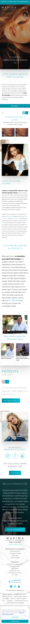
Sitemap (13, 598)
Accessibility (6, 598)
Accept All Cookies (15, 621)
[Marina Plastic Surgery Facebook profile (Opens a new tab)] (15, 456)
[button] (23, 112)
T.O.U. (3, 600)
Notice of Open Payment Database (15, 603)
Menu (26, 8)
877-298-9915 (13, 300)
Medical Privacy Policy (19, 594)
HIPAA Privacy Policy (7, 596)
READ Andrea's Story (10, 400)
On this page (14, 106)
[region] (15, 615)
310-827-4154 (15, 555)
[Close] (28, 607)
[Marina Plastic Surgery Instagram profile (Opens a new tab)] (7, 456)
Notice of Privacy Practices (20, 596)
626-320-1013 (15, 568)
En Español (10, 600)
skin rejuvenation (9, 216)
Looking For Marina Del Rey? (15, 544)
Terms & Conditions (21, 598)
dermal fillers (15, 218)
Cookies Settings (14, 617)
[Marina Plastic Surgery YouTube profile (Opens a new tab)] (22, 456)
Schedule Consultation (14, 529)
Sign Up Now (15, 473)
